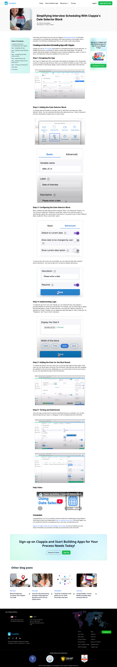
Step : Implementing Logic (18, 58)
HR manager (48, 48)
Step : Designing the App (18, 48)
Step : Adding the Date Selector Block (20, 51)
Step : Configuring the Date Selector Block (19, 55)
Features (93, 634)
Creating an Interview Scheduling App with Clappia (19, 44)
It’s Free (98, 65)
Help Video (14, 67)
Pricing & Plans (82, 639)
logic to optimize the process (64, 520)
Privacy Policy (81, 642)
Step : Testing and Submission (20, 64)
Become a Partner (96, 642)
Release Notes (95, 644)
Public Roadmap (82, 647)
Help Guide (81, 636)
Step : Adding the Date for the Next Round (19, 61)
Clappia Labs (94, 647)
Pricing (73, 3)
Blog (92, 631)
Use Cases (81, 634)
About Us (93, 636)
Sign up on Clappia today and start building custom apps (49, 526)
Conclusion (15, 69)
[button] (64, 3)
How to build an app (51, 3)
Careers (93, 639)
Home (41, 3)
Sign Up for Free (105, 3)
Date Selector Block (70, 37)
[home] (14, 3)
